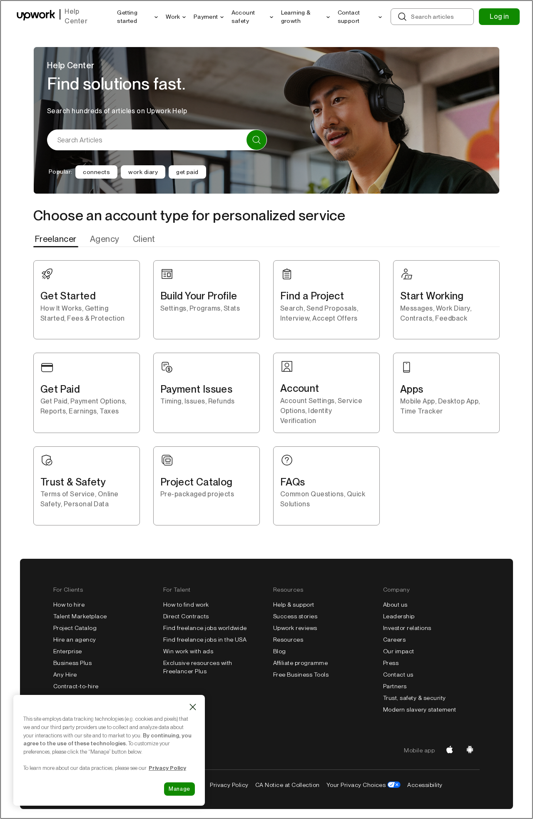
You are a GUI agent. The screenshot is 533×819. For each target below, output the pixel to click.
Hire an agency (74, 639)
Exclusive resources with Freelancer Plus (197, 667)
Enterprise (67, 651)
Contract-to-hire (76, 686)
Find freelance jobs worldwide (205, 628)
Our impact (398, 651)
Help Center (76, 16)
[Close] (193, 707)
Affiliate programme (300, 663)
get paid (187, 172)
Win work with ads (188, 651)
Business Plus (72, 663)
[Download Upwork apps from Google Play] (469, 750)
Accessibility (424, 785)
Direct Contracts (186, 616)
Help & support (293, 604)
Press (391, 663)
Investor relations (407, 628)
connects (96, 172)
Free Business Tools (301, 674)
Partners (395, 686)
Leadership (399, 616)
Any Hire (65, 674)
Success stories (295, 616)
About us (395, 604)
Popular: (60, 171)
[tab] (56, 239)
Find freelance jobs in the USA (205, 639)
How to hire (69, 604)
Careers (394, 639)
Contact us (398, 674)
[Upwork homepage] (36, 16)
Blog (279, 651)
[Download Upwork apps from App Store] (449, 750)
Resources (288, 639)
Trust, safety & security (414, 698)
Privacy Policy (229, 785)
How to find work (186, 604)
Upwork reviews (295, 628)
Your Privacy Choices (356, 785)
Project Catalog (75, 628)
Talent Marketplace (80, 616)
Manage (179, 789)
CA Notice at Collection (287, 785)
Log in (499, 16)
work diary (143, 172)
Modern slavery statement (419, 709)
